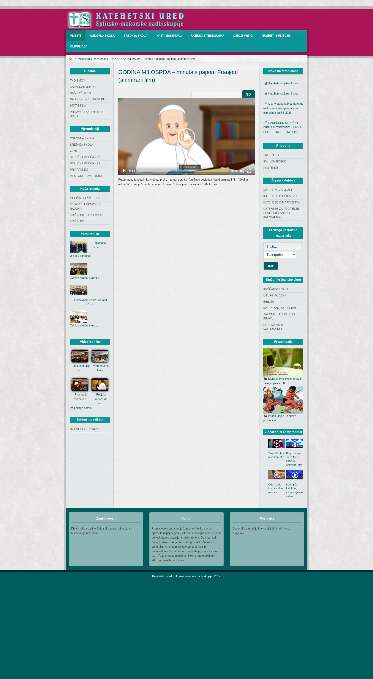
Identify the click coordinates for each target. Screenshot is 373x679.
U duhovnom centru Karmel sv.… (90, 301)
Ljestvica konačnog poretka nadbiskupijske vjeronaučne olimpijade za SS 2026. (283, 108)
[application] (186, 136)
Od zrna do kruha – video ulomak (276, 488)
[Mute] (242, 171)
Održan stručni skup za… (86, 278)
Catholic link (209, 184)
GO (248, 94)
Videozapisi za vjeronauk (93, 58)
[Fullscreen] (249, 171)
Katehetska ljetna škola (283, 83)
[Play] (124, 171)
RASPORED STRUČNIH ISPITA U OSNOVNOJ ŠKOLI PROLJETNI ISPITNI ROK (282, 127)
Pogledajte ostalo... (82, 408)
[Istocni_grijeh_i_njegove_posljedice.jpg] (283, 400)
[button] (186, 136)
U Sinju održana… (81, 255)
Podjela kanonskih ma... (101, 399)
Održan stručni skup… (84, 325)
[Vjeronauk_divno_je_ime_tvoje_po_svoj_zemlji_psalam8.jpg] (283, 362)
